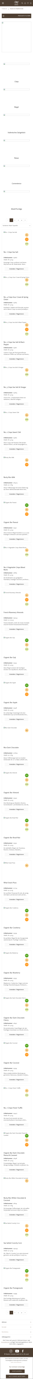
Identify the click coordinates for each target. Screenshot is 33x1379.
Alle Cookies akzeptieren (17, 1376)
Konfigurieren (17, 1371)
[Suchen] (22, 3)
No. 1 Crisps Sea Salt (11, 252)
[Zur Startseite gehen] (16, 3)
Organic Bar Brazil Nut (12, 838)
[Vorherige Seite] (8, 220)
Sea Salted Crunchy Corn (13, 1243)
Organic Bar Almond (11, 793)
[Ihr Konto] (25, 3)
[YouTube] (17, 1351)
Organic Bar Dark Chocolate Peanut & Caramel (14, 1154)
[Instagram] (11, 1351)
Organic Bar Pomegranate (13, 1288)
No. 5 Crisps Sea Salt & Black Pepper (14, 343)
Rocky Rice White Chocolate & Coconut (15, 1199)
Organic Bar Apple (10, 703)
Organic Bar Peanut (11, 522)
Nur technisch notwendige (17, 1367)
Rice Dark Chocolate (11, 748)
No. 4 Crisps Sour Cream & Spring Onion (16, 298)
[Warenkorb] (30, 3)
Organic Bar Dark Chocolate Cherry (14, 1019)
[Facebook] (22, 1351)
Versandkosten (5, 1342)
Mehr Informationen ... (16, 1362)
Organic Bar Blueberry (12, 973)
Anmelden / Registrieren (16, 269)
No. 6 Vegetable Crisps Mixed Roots (14, 569)
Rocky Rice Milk (9, 477)
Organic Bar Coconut (11, 1063)
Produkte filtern (24, 16)
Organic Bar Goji (10, 657)
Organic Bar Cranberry (12, 928)
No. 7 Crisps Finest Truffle (13, 1108)
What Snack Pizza (10, 883)
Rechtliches (5, 1332)
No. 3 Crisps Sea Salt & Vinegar (15, 387)
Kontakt (4, 1327)
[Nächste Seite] (25, 220)
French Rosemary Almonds (13, 612)
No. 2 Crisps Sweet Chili (12, 432)
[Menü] (3, 3)
